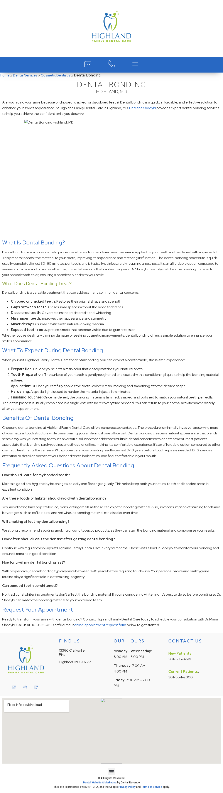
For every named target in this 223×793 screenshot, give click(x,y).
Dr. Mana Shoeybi (142, 108)
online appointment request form (100, 625)
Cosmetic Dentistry (56, 75)
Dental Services (25, 75)
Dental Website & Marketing (100, 782)
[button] (111, 771)
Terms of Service (151, 786)
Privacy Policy (126, 786)
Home (5, 75)
